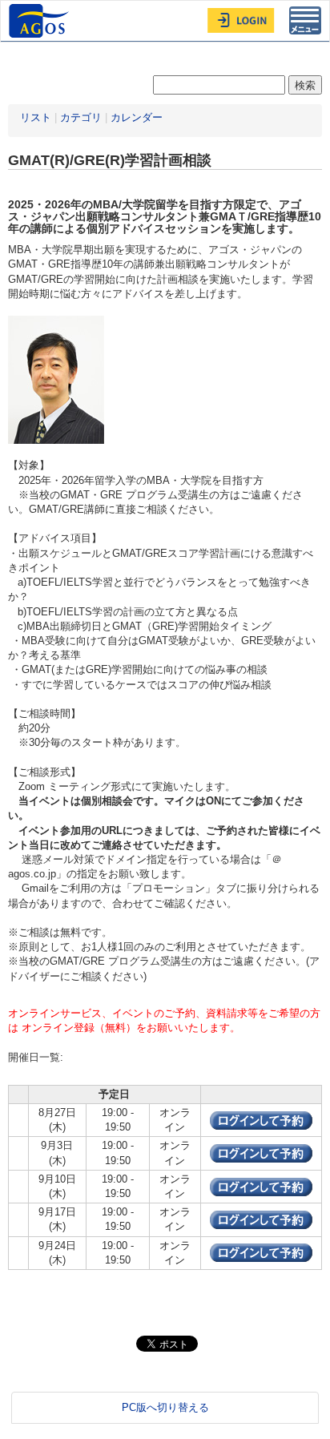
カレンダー (137, 117)
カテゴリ (81, 117)
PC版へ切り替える (165, 1407)
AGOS (41, 21)
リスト (35, 117)
